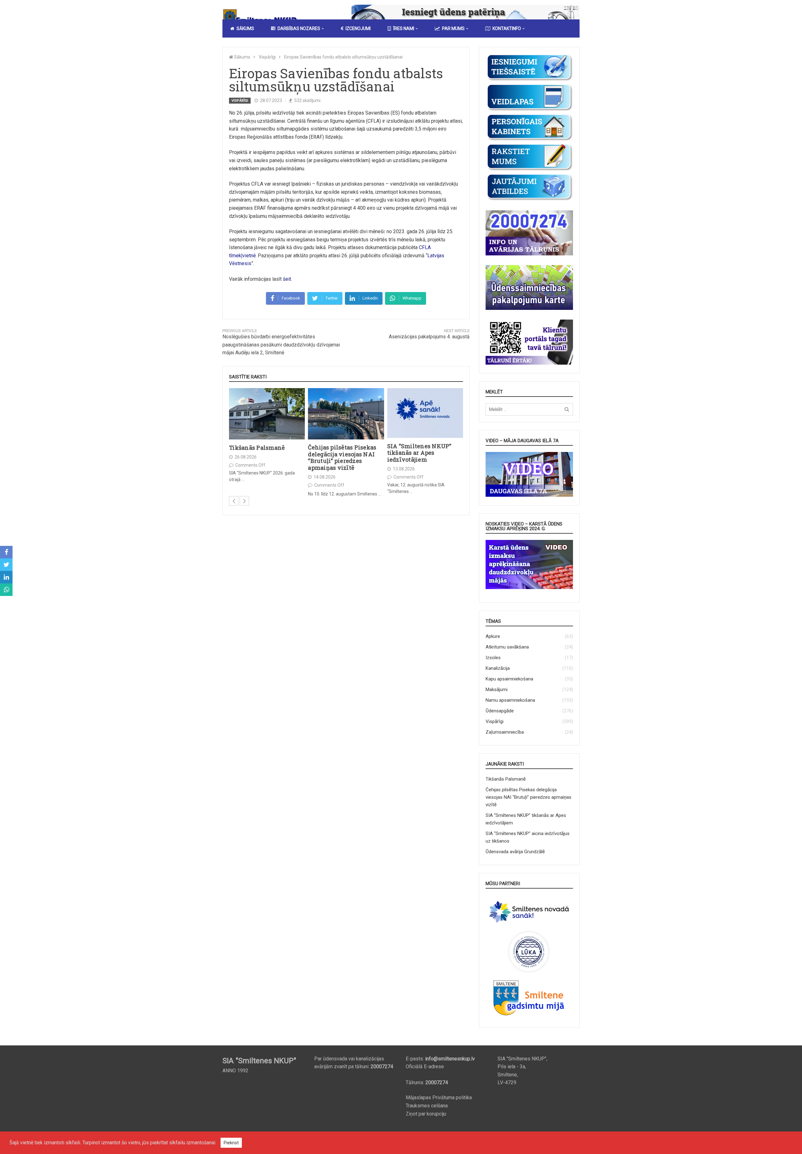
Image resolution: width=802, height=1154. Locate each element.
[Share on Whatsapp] (6, 589)
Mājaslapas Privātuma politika (439, 1097)
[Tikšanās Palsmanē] (267, 413)
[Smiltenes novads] (529, 925)
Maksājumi (497, 689)
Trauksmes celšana (427, 1106)
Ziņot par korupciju (426, 1114)
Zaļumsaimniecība (505, 732)
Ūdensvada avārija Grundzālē (515, 851)
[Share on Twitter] (6, 564)
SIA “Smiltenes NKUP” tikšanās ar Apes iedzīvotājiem (419, 453)
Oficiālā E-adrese (425, 1066)
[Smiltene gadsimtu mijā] (529, 1017)
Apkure (493, 636)
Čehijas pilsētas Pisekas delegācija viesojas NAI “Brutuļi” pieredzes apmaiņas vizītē (342, 457)
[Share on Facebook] (6, 552)
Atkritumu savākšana (507, 647)
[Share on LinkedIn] (6, 577)
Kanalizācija (498, 668)
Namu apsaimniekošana (510, 700)
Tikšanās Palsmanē (257, 447)
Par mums (453, 28)
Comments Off (250, 465)
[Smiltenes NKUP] (261, 17)
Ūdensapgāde (500, 711)
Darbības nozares (299, 28)
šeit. (287, 279)
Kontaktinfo (506, 28)
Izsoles (493, 657)
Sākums (245, 28)
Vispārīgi (240, 101)
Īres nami (403, 28)
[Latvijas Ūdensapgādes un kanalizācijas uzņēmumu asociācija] (529, 973)
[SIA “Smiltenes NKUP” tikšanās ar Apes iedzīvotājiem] (425, 413)
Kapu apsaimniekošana (509, 679)
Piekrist (231, 1143)
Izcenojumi (358, 28)
